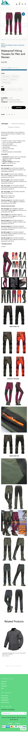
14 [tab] (22, 39)
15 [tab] (24, 39)
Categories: (4, 102)
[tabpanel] (14, 23)
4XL (3, 92)
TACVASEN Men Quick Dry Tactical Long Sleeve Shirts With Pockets (14, 653)
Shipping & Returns (14, 127)
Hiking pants (20, 102)
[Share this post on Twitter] (9, 114)
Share (3, 114)
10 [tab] (16, 39)
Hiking (14, 102)
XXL (15, 89)
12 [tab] (19, 39)
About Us (3, 683)
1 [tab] (2, 39)
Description (5, 123)
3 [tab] (5, 39)
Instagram (17, 723)
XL (10, 89)
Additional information (18, 123)
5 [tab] (8, 39)
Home (2, 43)
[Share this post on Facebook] (6, 114)
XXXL (20, 89)
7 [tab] (11, 39)
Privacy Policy (4, 695)
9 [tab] (14, 39)
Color (3, 73)
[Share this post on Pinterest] (14, 114)
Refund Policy (4, 697)
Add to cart (18, 107)
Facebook (10, 723)
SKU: (2, 100)
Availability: (4, 98)
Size (2, 86)
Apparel (11, 102)
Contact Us (4, 681)
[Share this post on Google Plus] (11, 114)
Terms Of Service (5, 702)
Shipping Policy (4, 700)
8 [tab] (13, 39)
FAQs (2, 688)
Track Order (4, 686)
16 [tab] (25, 39)
